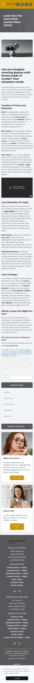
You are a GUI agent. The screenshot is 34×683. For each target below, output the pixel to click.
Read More (17, 478)
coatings (25, 281)
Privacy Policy (13, 655)
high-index (5, 237)
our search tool (12, 345)
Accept (17, 678)
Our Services (8, 398)
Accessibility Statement (20, 653)
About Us (7, 393)
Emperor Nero (20, 117)
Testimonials (8, 410)
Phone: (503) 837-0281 (17, 606)
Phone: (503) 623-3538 (17, 557)
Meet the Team (9, 404)
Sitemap (22, 655)
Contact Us (7, 416)
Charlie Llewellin (24, 350)
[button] (3, 4)
